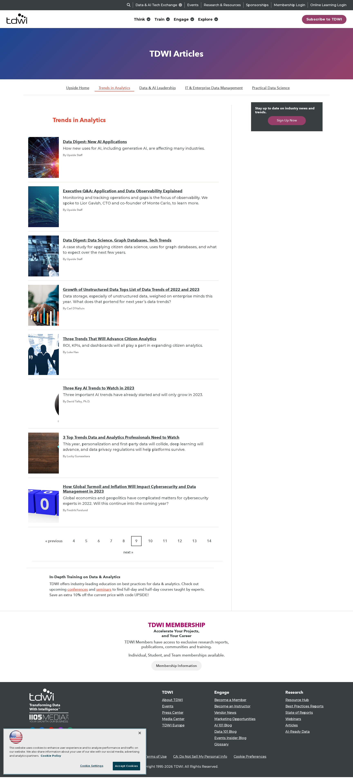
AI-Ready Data (297, 732)
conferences (77, 589)
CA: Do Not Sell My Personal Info (200, 757)
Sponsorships (257, 5)
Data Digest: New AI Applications (95, 141)
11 (165, 541)
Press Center (172, 713)
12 (180, 541)
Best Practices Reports (304, 706)
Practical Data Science (271, 88)
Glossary (221, 744)
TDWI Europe (173, 725)
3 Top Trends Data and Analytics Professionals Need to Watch (121, 437)
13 (194, 541)
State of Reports (299, 713)
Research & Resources (222, 5)
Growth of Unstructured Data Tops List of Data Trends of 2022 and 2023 (131, 289)
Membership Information (176, 666)
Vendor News (225, 713)
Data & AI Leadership (157, 88)
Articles (291, 725)
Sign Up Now (287, 120)
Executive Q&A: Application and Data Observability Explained (122, 191)
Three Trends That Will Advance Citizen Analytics (109, 339)
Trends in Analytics (114, 88)
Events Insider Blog (230, 738)
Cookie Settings (91, 765)
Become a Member (230, 700)
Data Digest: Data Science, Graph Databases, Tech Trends (117, 240)
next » (128, 552)
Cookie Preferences (250, 757)
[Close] (139, 732)
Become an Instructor (232, 706)
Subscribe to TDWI (324, 19)
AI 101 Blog (223, 725)
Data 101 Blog (225, 732)
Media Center (173, 719)
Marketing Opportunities (235, 719)
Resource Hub (297, 700)
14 (209, 541)
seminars (103, 589)
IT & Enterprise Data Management (214, 88)
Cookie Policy (51, 755)
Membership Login (289, 5)
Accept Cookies (126, 766)
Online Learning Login (328, 5)
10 (150, 541)
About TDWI (172, 700)
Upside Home (77, 88)
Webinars (293, 719)
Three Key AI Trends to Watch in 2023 (98, 388)
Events (193, 5)
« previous (54, 541)
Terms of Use (156, 757)
